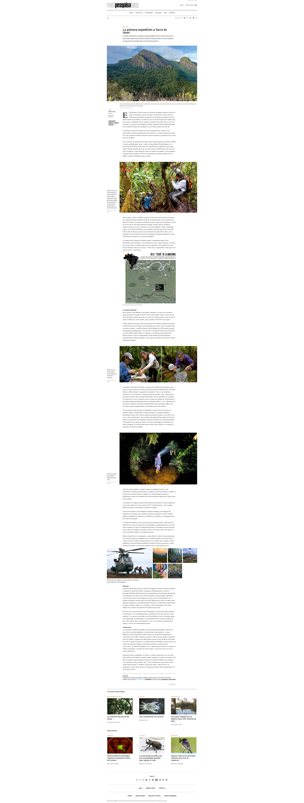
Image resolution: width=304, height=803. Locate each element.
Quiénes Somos (150, 788)
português (194, 0)
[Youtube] (156, 780)
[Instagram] (143, 780)
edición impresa (190, 5)
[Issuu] (166, 780)
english (189, 0)
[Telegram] (153, 780)
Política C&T (139, 12)
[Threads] (149, 780)
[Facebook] (137, 780)
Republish (178, 18)
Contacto (162, 788)
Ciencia (131, 12)
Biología (111, 122)
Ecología (116, 122)
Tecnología (158, 12)
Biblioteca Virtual (155, 796)
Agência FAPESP (140, 796)
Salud (165, 12)
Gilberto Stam (111, 111)
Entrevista (172, 12)
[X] (140, 780)
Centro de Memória (170, 796)
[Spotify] (160, 780)
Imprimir (108, 18)
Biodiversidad (112, 121)
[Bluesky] (146, 780)
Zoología (111, 124)
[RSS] (163, 780)
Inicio (141, 788)
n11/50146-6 (140, 679)
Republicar (173, 684)
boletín (181, 5)
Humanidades (149, 12)
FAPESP (130, 796)
